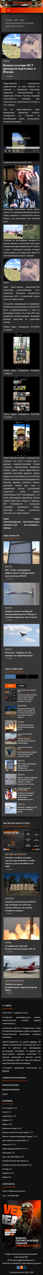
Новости (6, 61)
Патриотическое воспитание (24, 789)
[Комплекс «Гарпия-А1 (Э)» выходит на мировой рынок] (22, 635)
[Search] (39, 10)
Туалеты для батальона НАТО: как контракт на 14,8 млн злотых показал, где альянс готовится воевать (27, 713)
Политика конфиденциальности (21, 1260)
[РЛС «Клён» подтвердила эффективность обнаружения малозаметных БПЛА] (22, 552)
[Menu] (8, 10)
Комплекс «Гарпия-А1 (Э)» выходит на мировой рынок (27, 809)
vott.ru (5, 1094)
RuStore (5, 1071)
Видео (5, 1124)
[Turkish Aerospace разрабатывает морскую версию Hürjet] (11, 738)
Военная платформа (10, 1089)
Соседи (5, 1169)
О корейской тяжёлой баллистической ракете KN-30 (26, 727)
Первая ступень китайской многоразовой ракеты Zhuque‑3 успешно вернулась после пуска (21, 614)
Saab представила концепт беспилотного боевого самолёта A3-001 (27, 754)
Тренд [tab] (21, 686)
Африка (5, 1120)
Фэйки (5, 1177)
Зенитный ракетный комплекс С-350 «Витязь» (12, 523)
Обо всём (6, 1153)
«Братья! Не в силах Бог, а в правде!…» (31, 522)
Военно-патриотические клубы (15, 1132)
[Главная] (4, 10)
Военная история (9, 1128)
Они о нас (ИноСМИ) (10, 1157)
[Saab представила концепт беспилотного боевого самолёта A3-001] (11, 751)
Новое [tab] (10, 686)
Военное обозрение (10, 1085)
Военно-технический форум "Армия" (17, 1136)
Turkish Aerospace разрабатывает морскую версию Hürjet (26, 741)
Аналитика (22, 705)
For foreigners (8, 1108)
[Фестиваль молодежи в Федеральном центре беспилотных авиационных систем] (11, 793)
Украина (21, 722)
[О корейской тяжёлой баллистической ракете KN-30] (11, 725)
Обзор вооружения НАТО (25, 735)
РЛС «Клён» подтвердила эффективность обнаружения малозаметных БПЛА (19, 573)
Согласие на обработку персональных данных (21, 1263)
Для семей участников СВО (27, 691)
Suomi (4, 1112)
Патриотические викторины (14, 1161)
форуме (33, 1042)
